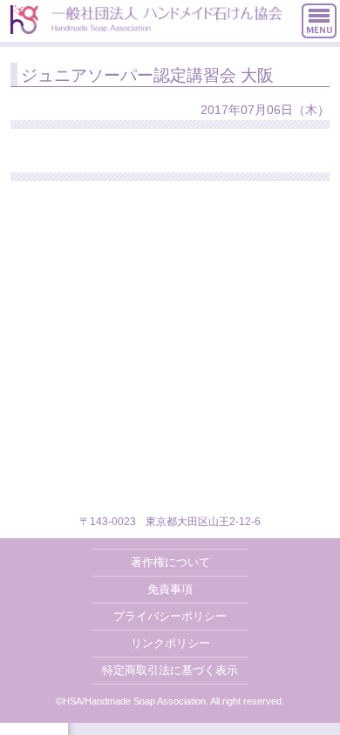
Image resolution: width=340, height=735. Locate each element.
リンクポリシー (170, 643)
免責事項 (170, 589)
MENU (319, 20)
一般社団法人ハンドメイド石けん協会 (146, 19)
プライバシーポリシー (170, 616)
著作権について (170, 562)
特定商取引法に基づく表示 (170, 670)
